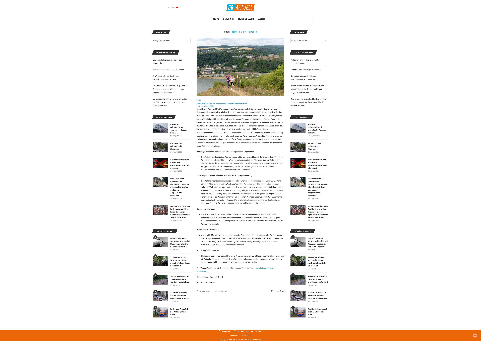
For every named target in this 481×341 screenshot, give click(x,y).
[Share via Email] (283, 291)
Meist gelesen (246, 18)
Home (216, 18)
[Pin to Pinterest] (280, 291)
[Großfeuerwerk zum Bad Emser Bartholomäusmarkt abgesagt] (298, 163)
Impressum (233, 335)
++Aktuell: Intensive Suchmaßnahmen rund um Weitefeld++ (317, 295)
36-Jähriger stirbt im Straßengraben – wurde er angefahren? (318, 279)
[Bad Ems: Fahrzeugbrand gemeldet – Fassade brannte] (298, 128)
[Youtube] (176, 7)
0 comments (222, 291)
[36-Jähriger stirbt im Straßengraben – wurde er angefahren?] (298, 280)
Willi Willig (209, 106)
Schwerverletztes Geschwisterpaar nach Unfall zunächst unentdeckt (317, 261)
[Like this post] (272, 291)
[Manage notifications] (475, 335)
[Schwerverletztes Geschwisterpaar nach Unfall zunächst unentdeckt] (298, 261)
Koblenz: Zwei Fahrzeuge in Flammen (305, 70)
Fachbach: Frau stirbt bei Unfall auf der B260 (317, 312)
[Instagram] (172, 7)
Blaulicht (228, 18)
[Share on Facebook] (274, 291)
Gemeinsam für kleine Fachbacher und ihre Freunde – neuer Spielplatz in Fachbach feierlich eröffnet (308, 102)
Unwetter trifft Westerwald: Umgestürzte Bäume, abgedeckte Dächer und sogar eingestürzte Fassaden (307, 89)
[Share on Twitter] (277, 291)
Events (261, 18)
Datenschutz (247, 335)
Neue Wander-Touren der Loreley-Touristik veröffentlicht (222, 103)
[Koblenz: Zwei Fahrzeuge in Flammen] (298, 147)
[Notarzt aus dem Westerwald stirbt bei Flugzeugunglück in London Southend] (298, 242)
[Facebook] (168, 7)
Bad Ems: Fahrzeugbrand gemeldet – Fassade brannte (317, 128)
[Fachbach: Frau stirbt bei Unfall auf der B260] (298, 312)
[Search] (312, 19)
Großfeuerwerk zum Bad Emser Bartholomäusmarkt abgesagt (317, 163)
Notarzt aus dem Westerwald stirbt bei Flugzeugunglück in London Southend (318, 242)
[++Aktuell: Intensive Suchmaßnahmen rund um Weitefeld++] (298, 296)
